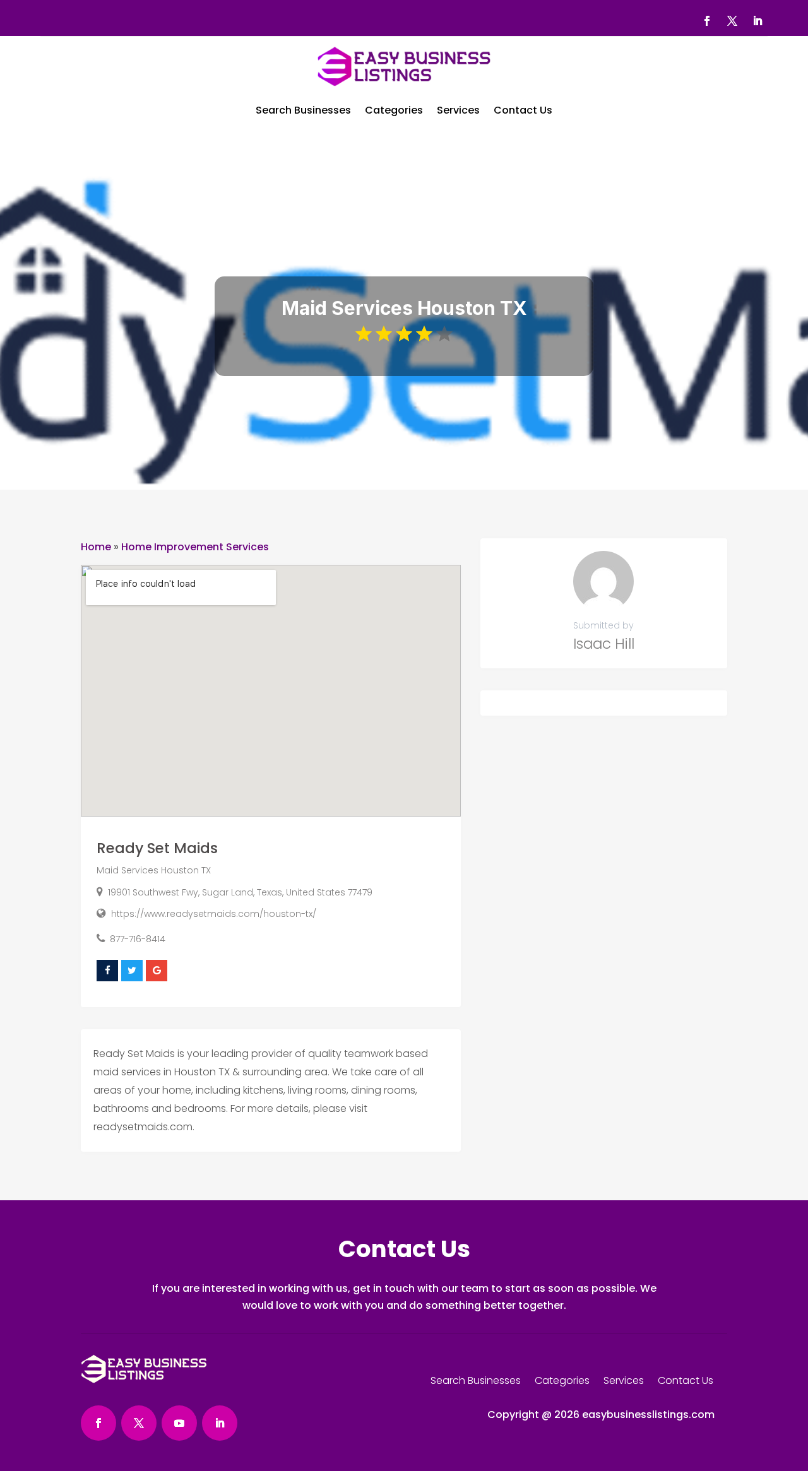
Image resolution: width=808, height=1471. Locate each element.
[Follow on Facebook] (707, 21)
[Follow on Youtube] (179, 1423)
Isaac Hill (603, 644)
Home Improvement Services (195, 547)
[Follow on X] (732, 21)
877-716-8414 (137, 939)
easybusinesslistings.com (648, 1414)
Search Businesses (303, 110)
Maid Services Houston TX (154, 870)
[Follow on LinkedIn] (757, 21)
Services (458, 110)
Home (96, 547)
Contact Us (523, 110)
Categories (394, 110)
